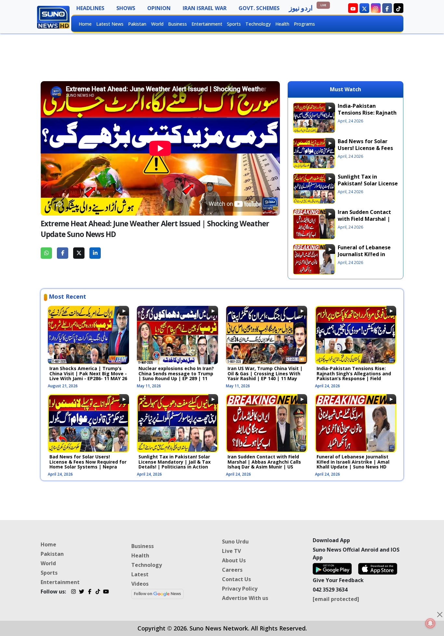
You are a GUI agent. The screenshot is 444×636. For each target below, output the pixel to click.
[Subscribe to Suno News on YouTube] (353, 8)
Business (177, 24)
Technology (258, 24)
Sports (234, 24)
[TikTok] (98, 592)
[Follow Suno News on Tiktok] (398, 8)
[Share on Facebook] (62, 253)
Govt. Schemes (259, 8)
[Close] (440, 614)
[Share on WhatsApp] (46, 253)
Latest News (110, 24)
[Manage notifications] (430, 623)
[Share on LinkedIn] (95, 253)
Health (282, 24)
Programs (304, 24)
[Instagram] (73, 592)
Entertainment (206, 24)
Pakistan (137, 24)
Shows (125, 8)
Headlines (90, 8)
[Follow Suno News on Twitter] (364, 8)
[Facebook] (89, 592)
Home (85, 24)
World (157, 24)
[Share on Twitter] (79, 253)
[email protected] (336, 599)
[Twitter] (81, 592)
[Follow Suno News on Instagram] (376, 8)
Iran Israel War (205, 8)
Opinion (159, 8)
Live (323, 5)
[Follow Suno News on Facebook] (387, 8)
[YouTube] (106, 592)
